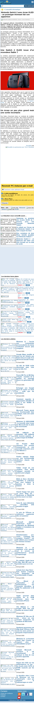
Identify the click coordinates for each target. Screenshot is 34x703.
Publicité (3, 695)
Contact (3, 696)
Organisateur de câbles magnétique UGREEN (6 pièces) (26, 306)
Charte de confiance (7, 693)
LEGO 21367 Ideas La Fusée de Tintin (26, 319)
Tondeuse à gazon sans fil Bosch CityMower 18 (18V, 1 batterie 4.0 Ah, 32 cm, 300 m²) (26, 289)
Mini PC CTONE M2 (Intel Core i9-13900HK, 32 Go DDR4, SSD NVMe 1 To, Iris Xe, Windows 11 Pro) (26, 281)
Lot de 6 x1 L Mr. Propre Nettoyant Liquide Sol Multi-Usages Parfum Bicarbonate (26, 313)
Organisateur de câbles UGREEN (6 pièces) (26, 300)
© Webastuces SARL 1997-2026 (17, 700)
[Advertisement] (17, 165)
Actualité (28, 145)
